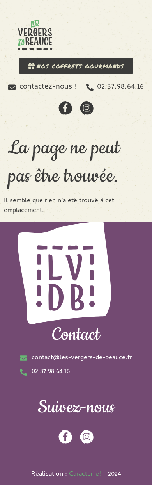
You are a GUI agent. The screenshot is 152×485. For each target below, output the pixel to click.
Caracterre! (85, 474)
